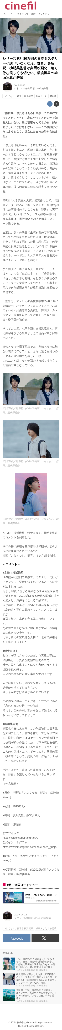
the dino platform (35, 1026)
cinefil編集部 (42, 88)
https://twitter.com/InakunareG (20, 837)
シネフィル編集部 (23, 88)
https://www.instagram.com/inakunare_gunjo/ (30, 847)
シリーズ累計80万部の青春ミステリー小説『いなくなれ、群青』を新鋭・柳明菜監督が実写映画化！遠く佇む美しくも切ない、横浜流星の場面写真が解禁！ (30, 68)
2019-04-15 (19, 85)
